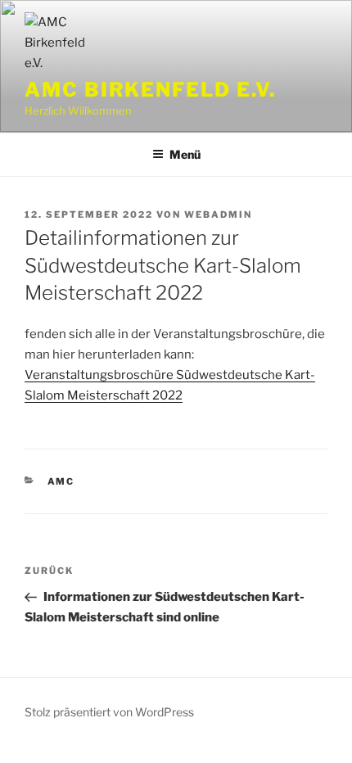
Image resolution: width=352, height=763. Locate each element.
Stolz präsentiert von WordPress (109, 712)
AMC (61, 481)
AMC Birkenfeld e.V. (150, 90)
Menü (185, 154)
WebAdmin (218, 214)
